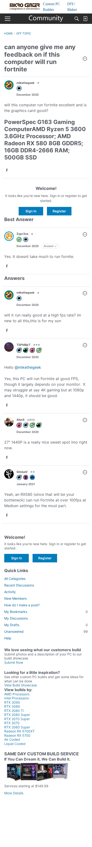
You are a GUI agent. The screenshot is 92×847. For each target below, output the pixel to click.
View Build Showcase (20, 685)
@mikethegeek (28, 367)
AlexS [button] (21, 419)
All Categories (14, 579)
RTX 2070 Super (17, 719)
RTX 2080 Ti (14, 711)
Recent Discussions (19, 585)
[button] (85, 59)
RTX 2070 (12, 723)
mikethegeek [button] (25, 83)
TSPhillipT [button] (23, 344)
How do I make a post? (22, 605)
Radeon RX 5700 (17, 735)
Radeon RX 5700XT (19, 731)
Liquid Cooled (14, 744)
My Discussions (16, 618)
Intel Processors (16, 698)
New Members (15, 598)
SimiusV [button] (22, 472)
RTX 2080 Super (17, 715)
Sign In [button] (31, 211)
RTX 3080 (12, 706)
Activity (10, 592)
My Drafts (46, 625)
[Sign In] (85, 18)
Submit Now (13, 662)
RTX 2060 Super (17, 727)
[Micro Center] (46, 18)
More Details (13, 793)
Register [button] (59, 211)
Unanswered (46, 631)
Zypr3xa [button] (22, 233)
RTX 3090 (12, 702)
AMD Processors (16, 694)
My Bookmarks (46, 612)
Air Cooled (12, 739)
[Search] (76, 18)
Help (7, 638)
